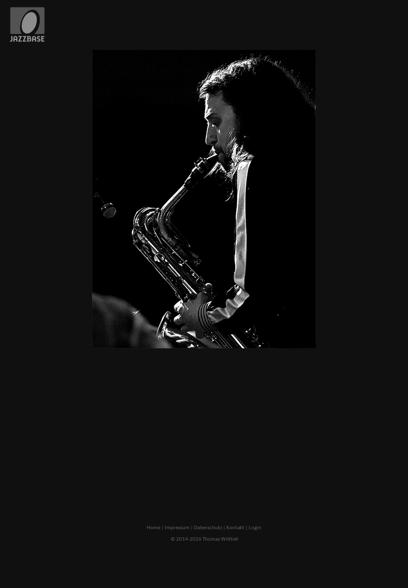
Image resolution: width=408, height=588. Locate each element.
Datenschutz (208, 528)
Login (255, 528)
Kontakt (235, 528)
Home (153, 528)
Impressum (177, 528)
